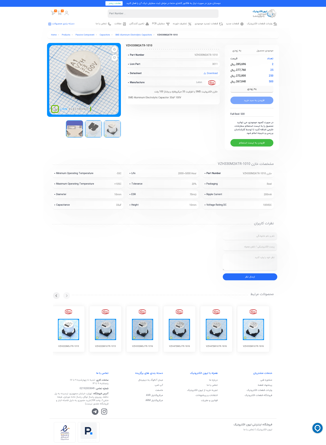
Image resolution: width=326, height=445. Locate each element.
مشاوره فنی (266, 380)
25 (271, 70)
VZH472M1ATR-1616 (216, 346)
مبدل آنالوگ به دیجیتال (150, 380)
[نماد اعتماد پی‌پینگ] (88, 432)
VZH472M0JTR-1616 (179, 346)
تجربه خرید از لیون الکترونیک (202, 390)
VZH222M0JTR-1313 (68, 346)
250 (271, 76)
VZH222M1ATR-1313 (105, 346)
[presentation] (66, 295)
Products (66, 35)
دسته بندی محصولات (63, 23)
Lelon (199, 82)
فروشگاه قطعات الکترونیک (258, 395)
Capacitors (105, 35)
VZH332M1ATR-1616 (253, 346)
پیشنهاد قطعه (265, 385)
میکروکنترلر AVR (154, 395)
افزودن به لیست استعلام (252, 142)
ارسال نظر (250, 276)
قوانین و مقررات (209, 400)
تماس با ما (212, 385)
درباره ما (213, 380)
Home (54, 35)
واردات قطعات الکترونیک (259, 390)
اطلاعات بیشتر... (114, 3)
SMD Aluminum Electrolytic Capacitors (133, 35)
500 (271, 82)
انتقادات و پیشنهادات (207, 395)
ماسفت (159, 390)
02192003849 (87, 388)
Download (212, 73)
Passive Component (85, 35)
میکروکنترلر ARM (154, 400)
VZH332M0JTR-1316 (142, 346)
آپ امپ (159, 385)
